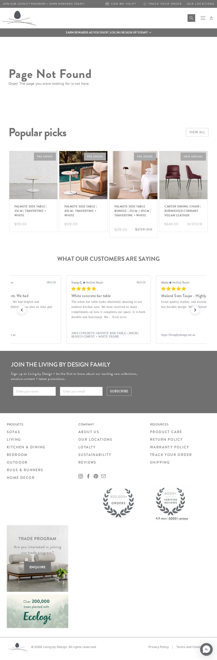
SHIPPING (160, 462)
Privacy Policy (159, 647)
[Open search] (191, 18)
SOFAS (13, 431)
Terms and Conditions (192, 647)
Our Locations (200, 3)
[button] (108, 32)
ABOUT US (88, 431)
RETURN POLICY (166, 439)
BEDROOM (17, 454)
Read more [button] (119, 317)
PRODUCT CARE (166, 431)
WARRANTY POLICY (169, 447)
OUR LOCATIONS (95, 439)
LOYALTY (87, 447)
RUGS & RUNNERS (25, 470)
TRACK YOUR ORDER (171, 454)
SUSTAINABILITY (94, 454)
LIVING (14, 439)
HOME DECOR (21, 477)
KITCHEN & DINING (26, 447)
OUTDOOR (17, 462)
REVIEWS (87, 462)
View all (197, 132)
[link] (108, 335)
